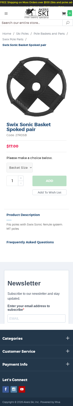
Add (49, 181)
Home (6, 33)
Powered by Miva (50, 402)
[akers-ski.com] (36, 13)
